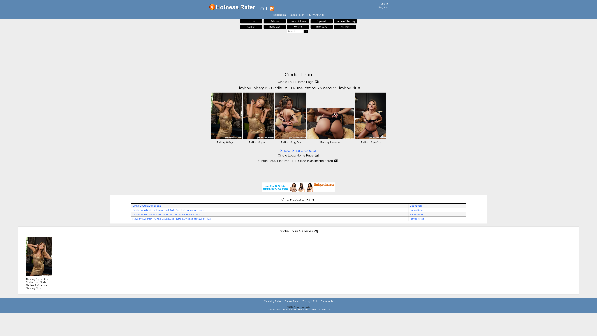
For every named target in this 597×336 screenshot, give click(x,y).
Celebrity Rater (272, 301)
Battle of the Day (345, 21)
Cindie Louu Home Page (296, 82)
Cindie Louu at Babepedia (146, 205)
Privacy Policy (303, 309)
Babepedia (279, 14)
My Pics (345, 26)
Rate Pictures (298, 21)
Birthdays (321, 26)
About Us (326, 309)
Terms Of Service (289, 309)
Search (251, 26)
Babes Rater (296, 14)
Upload (321, 21)
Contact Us (315, 309)
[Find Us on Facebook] (266, 8)
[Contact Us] (262, 8)
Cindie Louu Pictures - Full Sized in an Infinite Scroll (296, 161)
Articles (275, 21)
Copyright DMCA (274, 309)
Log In (384, 3)
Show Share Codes (298, 150)
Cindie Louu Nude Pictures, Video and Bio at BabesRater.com (166, 214)
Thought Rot (309, 301)
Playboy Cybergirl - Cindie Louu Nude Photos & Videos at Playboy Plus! (171, 218)
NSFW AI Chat (315, 14)
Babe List (274, 26)
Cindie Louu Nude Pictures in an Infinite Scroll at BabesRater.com (168, 210)
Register (383, 7)
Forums (298, 26)
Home (251, 21)
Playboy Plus (417, 218)
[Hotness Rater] (233, 9)
